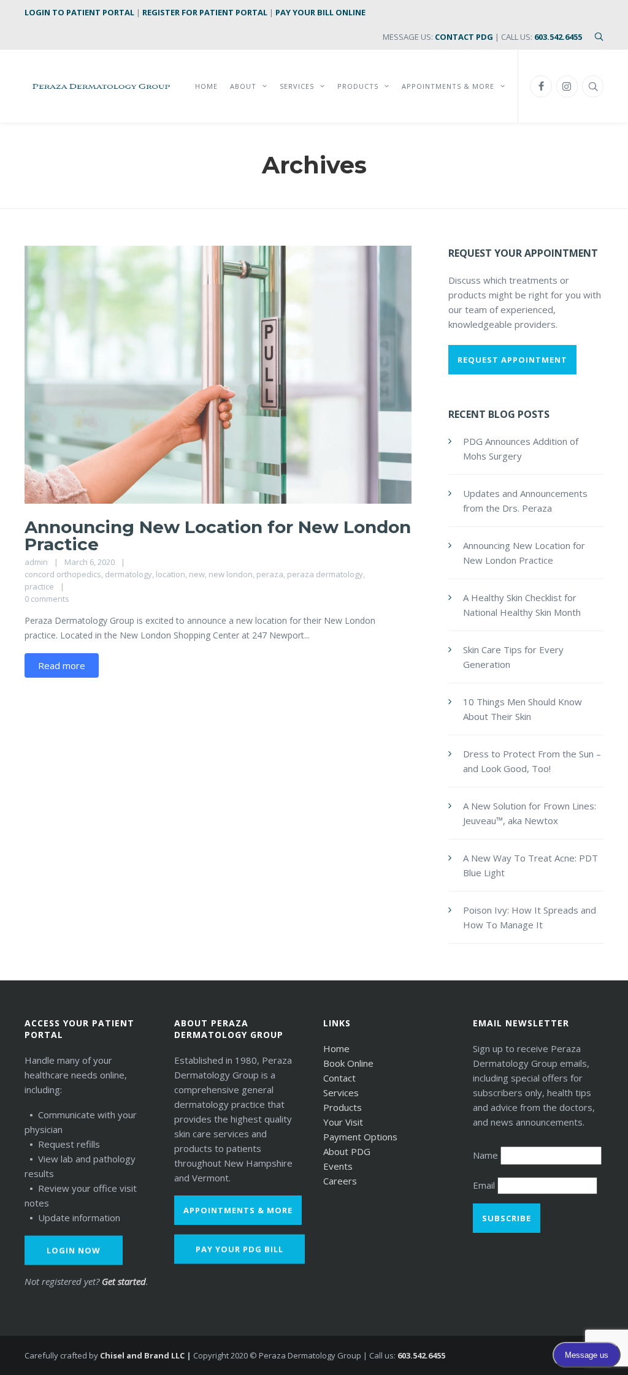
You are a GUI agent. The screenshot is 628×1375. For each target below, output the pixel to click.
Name (486, 1155)
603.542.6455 (558, 36)
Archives (314, 165)
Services (341, 1092)
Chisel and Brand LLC (142, 1355)
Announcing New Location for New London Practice (218, 536)
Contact (339, 1078)
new (197, 574)
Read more (61, 665)
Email (485, 1185)
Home (336, 1048)
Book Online (348, 1063)
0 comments (47, 598)
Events (338, 1166)
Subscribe (506, 1218)
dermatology (128, 574)
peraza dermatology (325, 574)
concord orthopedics (63, 574)
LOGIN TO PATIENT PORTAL (79, 12)
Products (342, 1107)
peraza (269, 574)
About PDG (346, 1151)
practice (39, 586)
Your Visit (343, 1122)
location (170, 574)
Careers (340, 1181)
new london (231, 574)
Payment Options (360, 1137)
